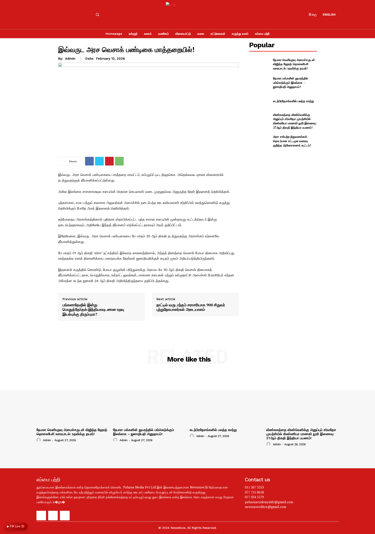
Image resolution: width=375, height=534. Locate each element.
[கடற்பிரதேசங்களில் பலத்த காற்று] (259, 101)
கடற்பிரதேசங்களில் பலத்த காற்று (293, 101)
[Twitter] (99, 161)
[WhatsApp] (119, 161)
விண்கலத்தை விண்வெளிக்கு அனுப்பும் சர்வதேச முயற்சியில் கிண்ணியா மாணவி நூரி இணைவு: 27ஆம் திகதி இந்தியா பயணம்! (295, 121)
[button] (97, 14)
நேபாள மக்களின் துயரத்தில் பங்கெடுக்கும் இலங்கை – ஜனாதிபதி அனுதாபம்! (290, 82)
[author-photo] (39, 440)
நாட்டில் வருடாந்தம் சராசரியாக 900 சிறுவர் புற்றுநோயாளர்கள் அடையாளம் (190, 307)
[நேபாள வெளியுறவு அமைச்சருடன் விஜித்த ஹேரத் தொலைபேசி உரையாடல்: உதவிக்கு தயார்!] (259, 64)
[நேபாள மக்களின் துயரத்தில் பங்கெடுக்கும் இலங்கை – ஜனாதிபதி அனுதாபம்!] (259, 82)
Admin (70, 59)
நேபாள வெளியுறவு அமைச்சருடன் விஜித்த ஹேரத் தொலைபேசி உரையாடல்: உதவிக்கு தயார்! (294, 64)
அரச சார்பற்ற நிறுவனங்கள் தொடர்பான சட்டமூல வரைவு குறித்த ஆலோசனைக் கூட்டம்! (292, 140)
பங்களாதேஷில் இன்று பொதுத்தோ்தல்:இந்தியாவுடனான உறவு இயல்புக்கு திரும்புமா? (93, 310)
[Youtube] (64, 14)
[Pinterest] (109, 161)
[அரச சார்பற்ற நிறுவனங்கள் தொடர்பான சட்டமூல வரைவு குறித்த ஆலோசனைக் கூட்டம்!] (259, 141)
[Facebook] (41, 14)
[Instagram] (53, 14)
